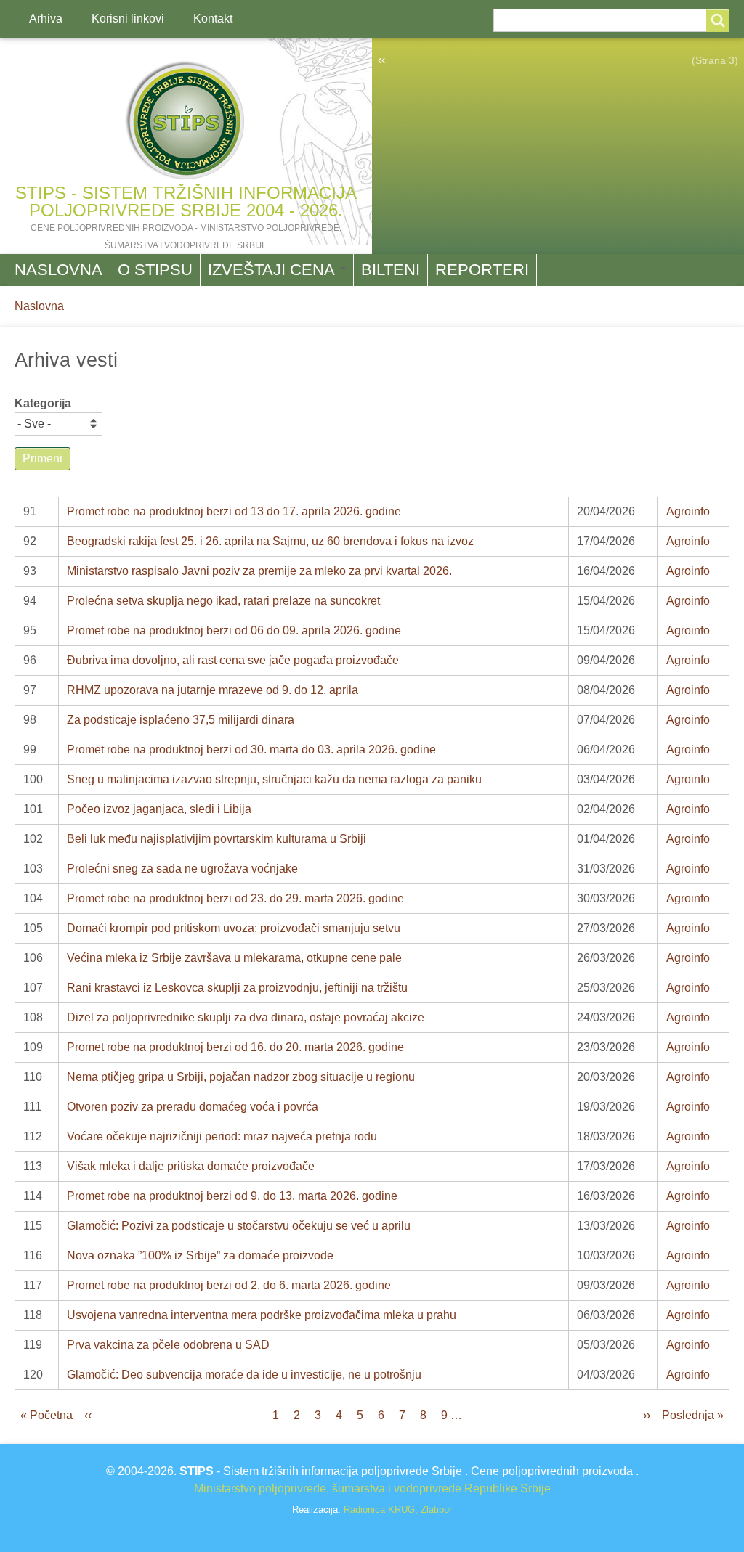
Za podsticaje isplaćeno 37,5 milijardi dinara (180, 720)
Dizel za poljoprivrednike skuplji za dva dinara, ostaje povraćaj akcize (245, 1017)
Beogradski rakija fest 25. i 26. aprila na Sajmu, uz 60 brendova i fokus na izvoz (270, 541)
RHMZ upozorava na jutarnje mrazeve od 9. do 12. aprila (212, 690)
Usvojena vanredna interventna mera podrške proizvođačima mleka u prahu (261, 1315)
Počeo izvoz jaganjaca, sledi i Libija (159, 809)
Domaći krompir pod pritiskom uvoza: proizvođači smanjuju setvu (233, 928)
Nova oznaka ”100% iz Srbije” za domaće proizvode (200, 1255)
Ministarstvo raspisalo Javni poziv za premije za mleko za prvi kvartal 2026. (259, 571)
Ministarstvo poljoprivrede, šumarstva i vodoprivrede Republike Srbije (372, 1488)
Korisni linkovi (128, 18)
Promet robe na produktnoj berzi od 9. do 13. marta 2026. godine (232, 1196)
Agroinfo (688, 511)
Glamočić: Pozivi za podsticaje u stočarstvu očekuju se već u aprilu (239, 1226)
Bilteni (390, 270)
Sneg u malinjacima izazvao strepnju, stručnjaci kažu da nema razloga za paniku (274, 779)
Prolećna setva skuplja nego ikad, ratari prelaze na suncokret (223, 601)
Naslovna (58, 270)
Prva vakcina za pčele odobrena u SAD (168, 1345)
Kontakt (212, 18)
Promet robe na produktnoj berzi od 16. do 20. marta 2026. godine (235, 1047)
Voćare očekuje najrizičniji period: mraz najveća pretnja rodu (222, 1136)
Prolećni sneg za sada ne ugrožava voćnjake (182, 868)
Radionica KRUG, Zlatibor (398, 1509)
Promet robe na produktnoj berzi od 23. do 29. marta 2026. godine (235, 898)
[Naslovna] (186, 120)
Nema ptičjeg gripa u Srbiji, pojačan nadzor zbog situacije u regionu (241, 1077)
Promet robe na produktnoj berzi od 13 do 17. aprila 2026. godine (234, 511)
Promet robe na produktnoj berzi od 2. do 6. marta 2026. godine (229, 1285)
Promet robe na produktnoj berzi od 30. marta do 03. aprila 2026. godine (251, 749)
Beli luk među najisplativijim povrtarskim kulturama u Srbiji (216, 839)
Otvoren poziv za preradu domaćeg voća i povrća (192, 1106)
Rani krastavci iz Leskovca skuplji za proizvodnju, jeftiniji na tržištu (237, 987)
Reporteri (482, 270)
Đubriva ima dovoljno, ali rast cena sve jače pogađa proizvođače (233, 660)
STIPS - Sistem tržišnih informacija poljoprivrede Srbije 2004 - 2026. (186, 201)
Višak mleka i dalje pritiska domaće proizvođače (191, 1166)
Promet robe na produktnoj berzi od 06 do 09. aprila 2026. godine (234, 630)
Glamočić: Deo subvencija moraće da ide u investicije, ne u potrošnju (244, 1374)
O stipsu (155, 270)
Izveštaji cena (273, 270)
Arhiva (45, 18)
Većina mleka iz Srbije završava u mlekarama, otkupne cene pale (234, 958)
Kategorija (43, 403)
